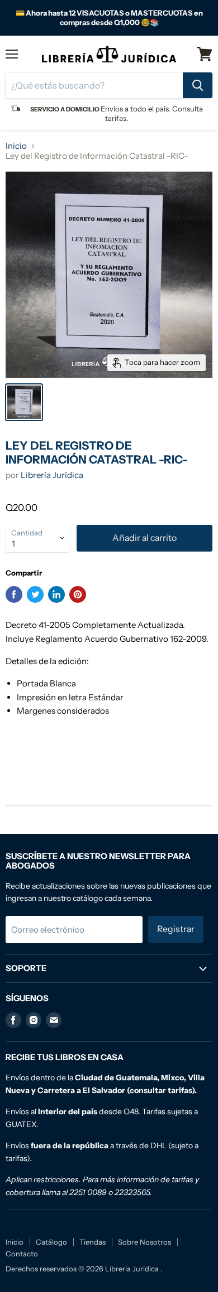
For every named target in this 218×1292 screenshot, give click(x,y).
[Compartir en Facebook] (14, 594)
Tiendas (92, 1241)
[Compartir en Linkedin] (56, 594)
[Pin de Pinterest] (77, 594)
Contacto (22, 1253)
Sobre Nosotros (144, 1241)
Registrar (176, 929)
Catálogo (51, 1241)
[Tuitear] (35, 594)
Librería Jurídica (52, 475)
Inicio (16, 145)
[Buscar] (197, 85)
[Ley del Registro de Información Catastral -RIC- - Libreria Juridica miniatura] (24, 402)
